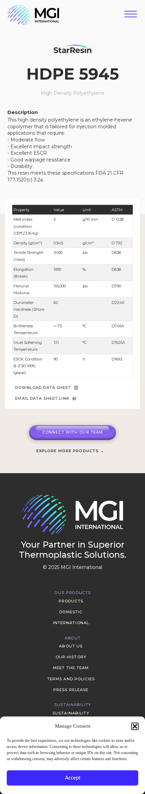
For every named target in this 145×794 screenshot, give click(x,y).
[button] (135, 726)
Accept (72, 777)
